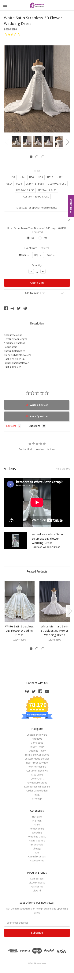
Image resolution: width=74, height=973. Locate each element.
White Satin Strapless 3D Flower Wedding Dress (19, 630)
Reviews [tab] (11, 425)
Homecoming (37, 828)
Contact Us (37, 742)
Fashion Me (37, 886)
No (33, 237)
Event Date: (37, 248)
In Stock (37, 820)
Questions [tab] (34, 425)
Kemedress (37, 878)
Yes (45, 237)
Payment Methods (37, 782)
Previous (7, 142)
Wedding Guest (37, 836)
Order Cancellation (37, 790)
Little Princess (37, 882)
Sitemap (37, 798)
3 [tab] (43, 156)
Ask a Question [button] (39, 416)
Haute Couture (37, 840)
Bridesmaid (37, 844)
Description (37, 323)
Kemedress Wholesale (37, 786)
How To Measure (37, 766)
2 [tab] (36, 156)
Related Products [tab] (37, 571)
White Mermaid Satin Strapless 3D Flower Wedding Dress (55, 630)
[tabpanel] (16, 142)
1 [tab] (31, 156)
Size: (37, 170)
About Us (37, 738)
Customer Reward (37, 734)
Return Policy (37, 746)
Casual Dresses (37, 856)
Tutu (37, 852)
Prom (37, 824)
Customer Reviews (37, 770)
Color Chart (37, 778)
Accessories (37, 860)
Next (67, 142)
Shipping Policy (37, 750)
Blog (37, 794)
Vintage (37, 848)
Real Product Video (37, 762)
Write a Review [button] (39, 405)
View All (37, 890)
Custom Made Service (37, 758)
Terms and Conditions (37, 754)
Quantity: (37, 265)
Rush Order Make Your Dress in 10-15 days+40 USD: (37, 230)
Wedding (37, 832)
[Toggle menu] (5, 5)
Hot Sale (37, 816)
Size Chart (37, 774)
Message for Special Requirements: (37, 207)
